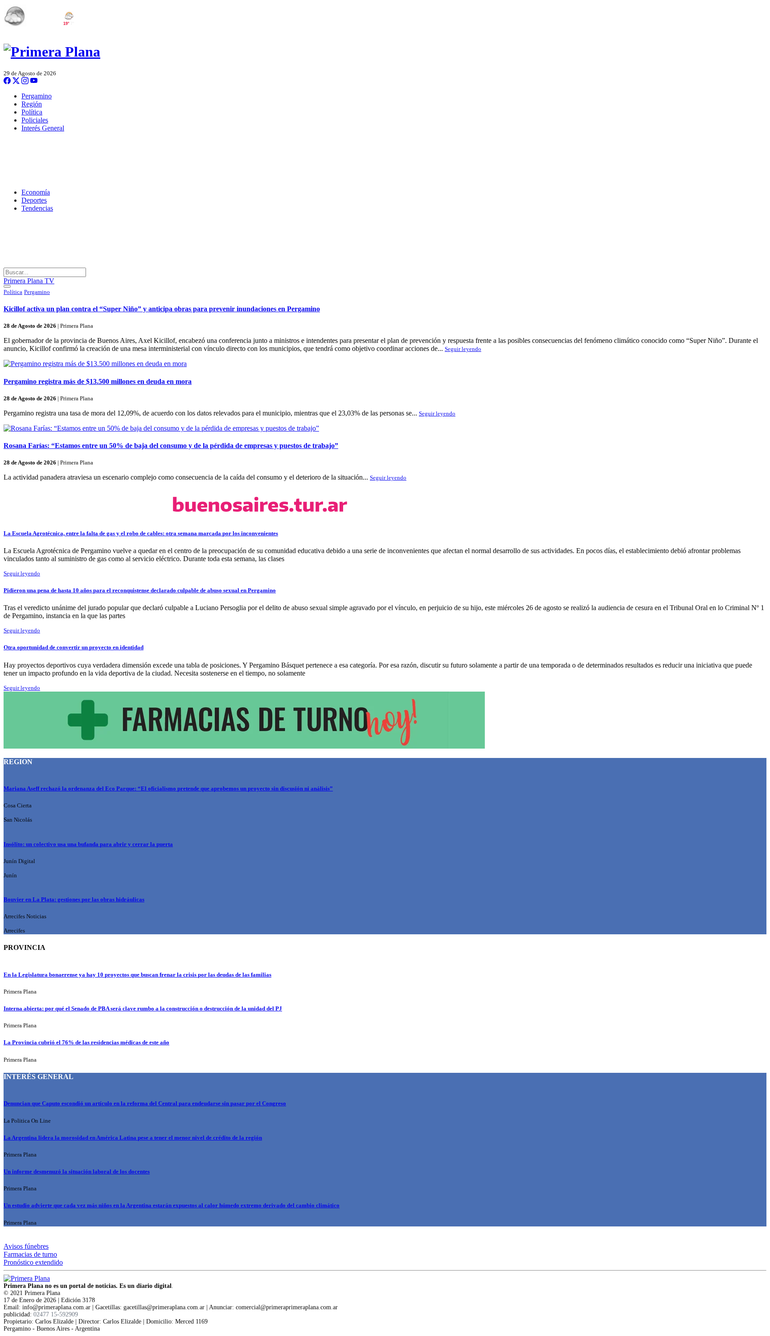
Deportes (34, 200)
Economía (35, 192)
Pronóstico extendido (33, 1262)
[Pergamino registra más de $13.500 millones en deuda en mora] (385, 364)
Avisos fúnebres (26, 1246)
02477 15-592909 (55, 1314)
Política (31, 112)
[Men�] (7, 286)
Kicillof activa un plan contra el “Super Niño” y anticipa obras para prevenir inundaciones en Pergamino (162, 309)
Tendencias (37, 208)
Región (31, 104)
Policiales (34, 120)
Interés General (42, 128)
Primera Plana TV (29, 281)
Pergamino (36, 96)
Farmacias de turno (30, 1254)
